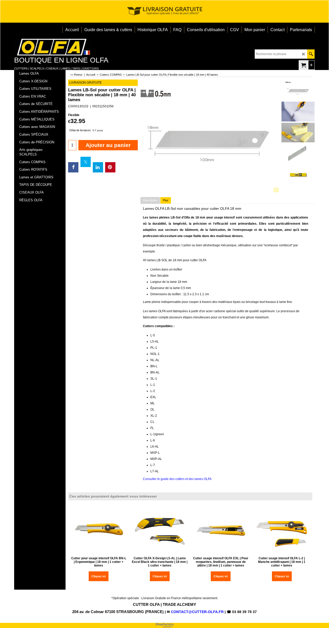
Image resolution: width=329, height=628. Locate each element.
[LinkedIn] (98, 167)
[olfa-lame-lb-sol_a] (298, 153)
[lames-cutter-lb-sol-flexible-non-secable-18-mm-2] (298, 175)
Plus (165, 200)
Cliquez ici (99, 576)
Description (150, 200)
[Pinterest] (110, 167)
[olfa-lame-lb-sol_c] (298, 111)
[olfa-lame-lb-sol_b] (298, 133)
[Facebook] (73, 167)
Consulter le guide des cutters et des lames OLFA (177, 479)
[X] (85, 162)
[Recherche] (311, 54)
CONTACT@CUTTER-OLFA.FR (197, 612)
